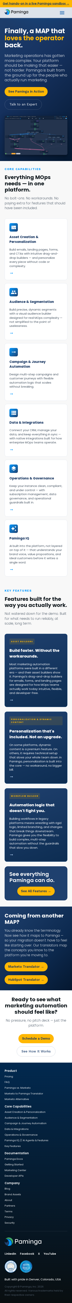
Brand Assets (13, 1194)
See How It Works (36, 1051)
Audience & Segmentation (21, 1118)
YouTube (50, 1254)
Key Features (13, 1146)
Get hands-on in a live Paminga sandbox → (36, 4)
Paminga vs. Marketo (18, 1088)
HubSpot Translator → (26, 980)
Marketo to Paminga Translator (24, 1093)
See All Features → (36, 891)
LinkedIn (10, 1254)
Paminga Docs (14, 1159)
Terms (8, 1211)
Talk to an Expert (23, 104)
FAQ (7, 1082)
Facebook (27, 1254)
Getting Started (14, 1164)
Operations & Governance (21, 1135)
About (8, 1200)
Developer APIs (14, 1176)
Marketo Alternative (17, 1099)
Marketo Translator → (26, 966)
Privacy (9, 1217)
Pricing (9, 1076)
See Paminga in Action (26, 91)
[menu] (62, 12)
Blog (7, 1188)
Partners (10, 1206)
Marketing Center (15, 1170)
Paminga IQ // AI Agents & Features (26, 1140)
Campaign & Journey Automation (25, 1123)
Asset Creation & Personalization (25, 1112)
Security (10, 1223)
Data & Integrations (17, 1129)
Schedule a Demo (36, 1038)
